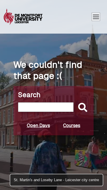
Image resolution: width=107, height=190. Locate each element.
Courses (71, 125)
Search (29, 95)
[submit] (81, 107)
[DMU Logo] (23, 17)
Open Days (38, 125)
